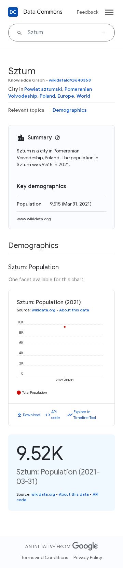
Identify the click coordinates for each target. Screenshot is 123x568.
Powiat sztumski (43, 89)
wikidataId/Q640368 (70, 80)
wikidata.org (43, 310)
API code (55, 414)
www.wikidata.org (34, 218)
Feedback (87, 12)
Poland (47, 96)
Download (31, 414)
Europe (65, 96)
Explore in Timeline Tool (84, 414)
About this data (74, 310)
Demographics (70, 110)
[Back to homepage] (13, 12)
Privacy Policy (87, 557)
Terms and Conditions (44, 557)
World (83, 96)
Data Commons (43, 12)
